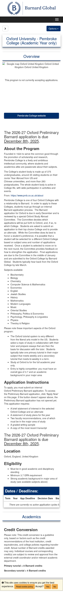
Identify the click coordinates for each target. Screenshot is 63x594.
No (54, 586)
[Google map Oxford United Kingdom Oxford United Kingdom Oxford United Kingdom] (31, 69)
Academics (31, 516)
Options (53, 28)
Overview (31, 56)
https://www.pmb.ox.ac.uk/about (27, 195)
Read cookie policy (24, 586)
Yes (47, 586)
